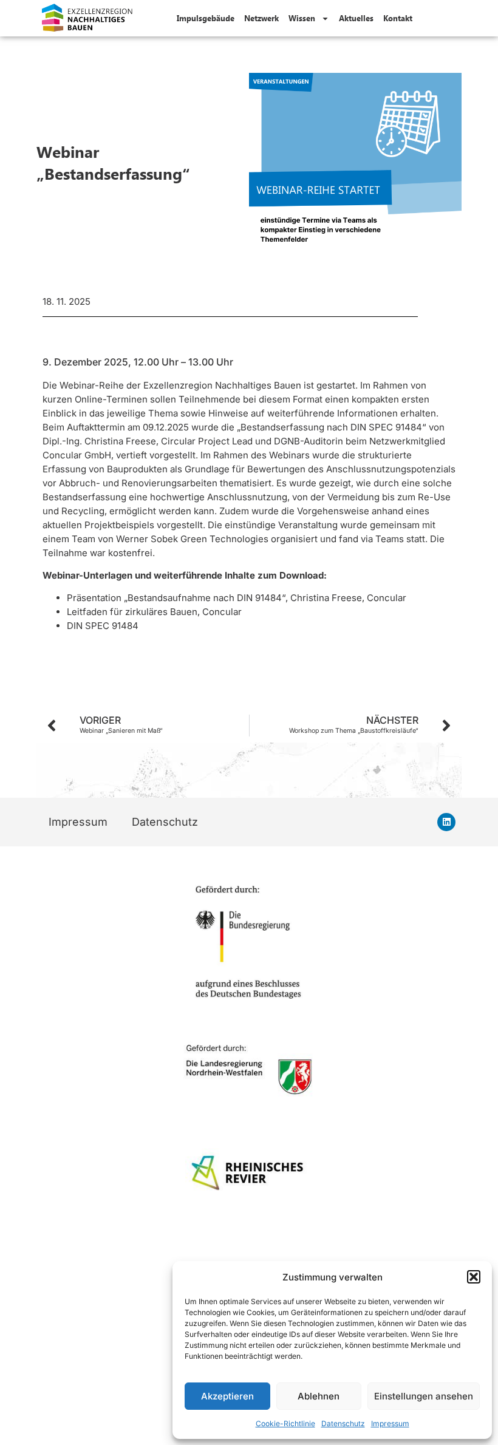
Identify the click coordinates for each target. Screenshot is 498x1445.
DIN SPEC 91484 (102, 625)
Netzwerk (261, 18)
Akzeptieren (227, 1396)
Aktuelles (356, 18)
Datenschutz (343, 1423)
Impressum (390, 1423)
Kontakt (397, 18)
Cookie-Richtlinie (285, 1423)
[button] (474, 1277)
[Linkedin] (446, 822)
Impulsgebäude (205, 18)
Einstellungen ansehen (423, 1396)
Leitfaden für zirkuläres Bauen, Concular (154, 611)
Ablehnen (318, 1396)
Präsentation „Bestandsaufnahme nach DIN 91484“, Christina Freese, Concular (236, 598)
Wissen (301, 18)
